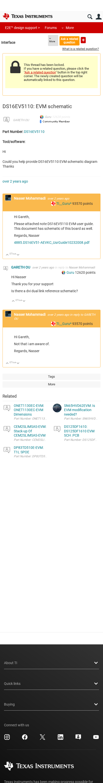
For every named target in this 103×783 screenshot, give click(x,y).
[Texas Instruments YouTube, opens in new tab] (96, 739)
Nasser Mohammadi (30, 198)
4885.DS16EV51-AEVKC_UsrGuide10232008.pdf (52, 243)
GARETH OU (21, 120)
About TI (10, 663)
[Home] (27, 16)
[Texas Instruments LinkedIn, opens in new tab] (61, 739)
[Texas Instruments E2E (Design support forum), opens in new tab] (78, 739)
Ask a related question (69, 40)
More (70, 28)
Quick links (12, 684)
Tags (51, 376)
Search (90, 16)
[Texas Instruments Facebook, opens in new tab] (25, 739)
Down (18, 255)
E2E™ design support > (22, 28)
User (98, 16)
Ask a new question (83, 40)
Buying (9, 704)
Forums (51, 28)
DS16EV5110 (34, 132)
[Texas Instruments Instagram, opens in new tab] (7, 739)
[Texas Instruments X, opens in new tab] (43, 739)
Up (7, 255)
